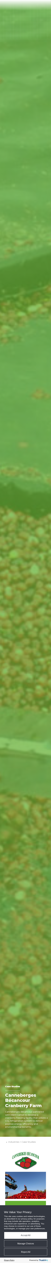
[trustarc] (43, 1260)
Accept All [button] (25, 1235)
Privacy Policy (9, 1260)
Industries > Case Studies (22, 1142)
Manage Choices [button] (25, 1243)
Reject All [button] (25, 1252)
